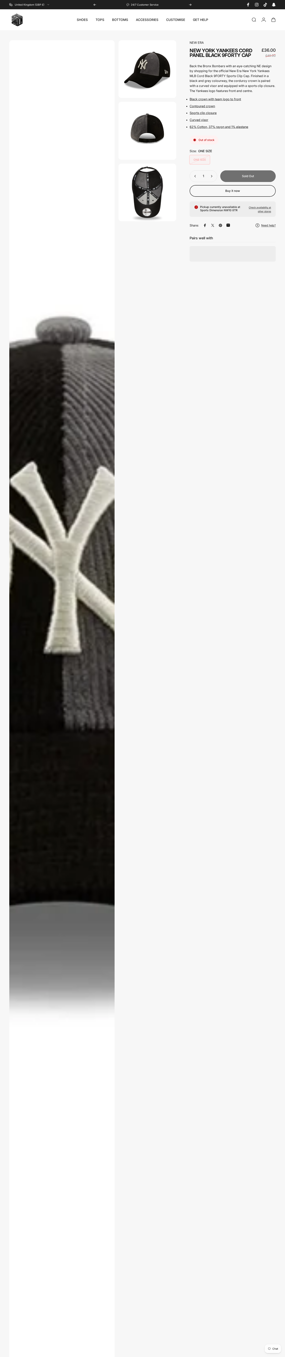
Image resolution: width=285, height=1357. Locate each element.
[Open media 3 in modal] (147, 131)
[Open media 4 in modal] (147, 192)
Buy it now (232, 191)
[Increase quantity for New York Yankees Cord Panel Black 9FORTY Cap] (212, 176)
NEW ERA (197, 43)
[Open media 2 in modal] (147, 69)
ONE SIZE (199, 159)
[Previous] (95, 4)
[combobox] (29, 4)
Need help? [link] (268, 225)
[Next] (190, 4)
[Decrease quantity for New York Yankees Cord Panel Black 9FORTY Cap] (194, 176)
